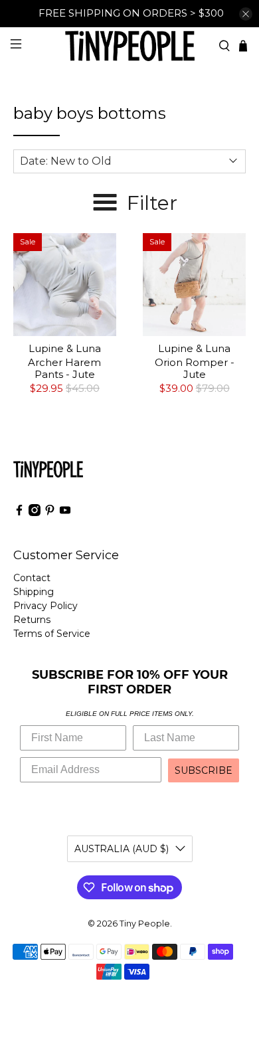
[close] (245, 14)
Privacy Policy (45, 606)
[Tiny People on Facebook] (19, 513)
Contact (31, 578)
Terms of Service (51, 634)
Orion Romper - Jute (194, 368)
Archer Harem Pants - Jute (64, 368)
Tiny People (145, 924)
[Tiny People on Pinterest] (50, 513)
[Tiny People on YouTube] (65, 513)
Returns (31, 620)
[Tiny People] (130, 46)
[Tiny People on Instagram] (35, 513)
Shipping (33, 592)
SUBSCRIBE (203, 770)
